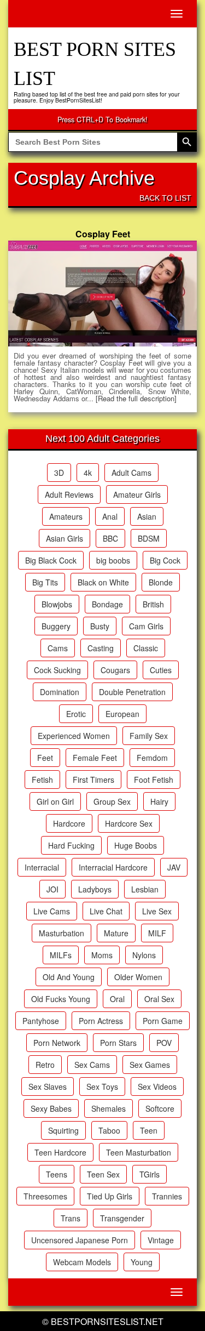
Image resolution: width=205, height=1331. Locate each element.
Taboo (109, 1130)
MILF (157, 933)
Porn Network (56, 1042)
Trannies (167, 1196)
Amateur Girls (137, 494)
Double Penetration (132, 691)
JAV (173, 867)
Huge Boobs (135, 845)
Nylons (144, 954)
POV (164, 1042)
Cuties (161, 669)
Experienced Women (74, 735)
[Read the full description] (136, 398)
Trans (70, 1218)
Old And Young (69, 976)
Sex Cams (92, 1064)
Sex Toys (102, 1086)
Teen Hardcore (60, 1152)
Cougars (115, 669)
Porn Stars (118, 1042)
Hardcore (69, 823)
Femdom (152, 757)
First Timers (93, 779)
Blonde (161, 582)
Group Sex (112, 801)
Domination (59, 691)
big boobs (113, 560)
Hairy (159, 801)
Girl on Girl (55, 801)
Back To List (165, 198)
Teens (56, 1174)
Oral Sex (159, 998)
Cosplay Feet (102, 233)
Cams (58, 647)
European (122, 713)
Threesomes (45, 1196)
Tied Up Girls (109, 1196)
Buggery (56, 626)
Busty (99, 626)
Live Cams (51, 911)
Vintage (161, 1240)
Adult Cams (131, 472)
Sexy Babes (51, 1108)
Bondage (107, 604)
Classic (145, 647)
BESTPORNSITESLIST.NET (107, 1321)
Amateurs (66, 516)
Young (142, 1261)
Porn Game (163, 1020)
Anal (110, 516)
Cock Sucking (57, 669)
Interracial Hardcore (113, 867)
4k (88, 472)
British (153, 604)
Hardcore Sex (129, 823)
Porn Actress (101, 1020)
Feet (45, 757)
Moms (102, 954)
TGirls (149, 1174)
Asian (146, 516)
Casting (100, 647)
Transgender (122, 1218)
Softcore (159, 1108)
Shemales (108, 1108)
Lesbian (145, 889)
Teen (148, 1130)
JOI (52, 889)
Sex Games (150, 1064)
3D (59, 472)
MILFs (61, 954)
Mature (116, 933)
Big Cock (165, 560)
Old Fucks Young (60, 998)
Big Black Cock (51, 560)
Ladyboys (95, 889)
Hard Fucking (71, 845)
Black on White (103, 582)
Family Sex (149, 735)
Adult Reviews (69, 494)
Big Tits (45, 582)
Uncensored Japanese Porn (79, 1240)
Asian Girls (64, 538)
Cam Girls (146, 626)
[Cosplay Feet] (102, 294)
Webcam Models (82, 1261)
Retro (45, 1064)
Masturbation (61, 933)
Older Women (138, 976)
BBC (110, 538)
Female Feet (95, 757)
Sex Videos (157, 1086)
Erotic (76, 713)
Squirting (63, 1130)
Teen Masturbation (138, 1152)
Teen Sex (103, 1174)
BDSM (149, 538)
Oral (117, 998)
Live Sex (157, 911)
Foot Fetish (153, 779)
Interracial (42, 867)
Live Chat (106, 911)
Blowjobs (57, 604)
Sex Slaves (47, 1086)
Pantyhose (40, 1020)
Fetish (42, 779)
